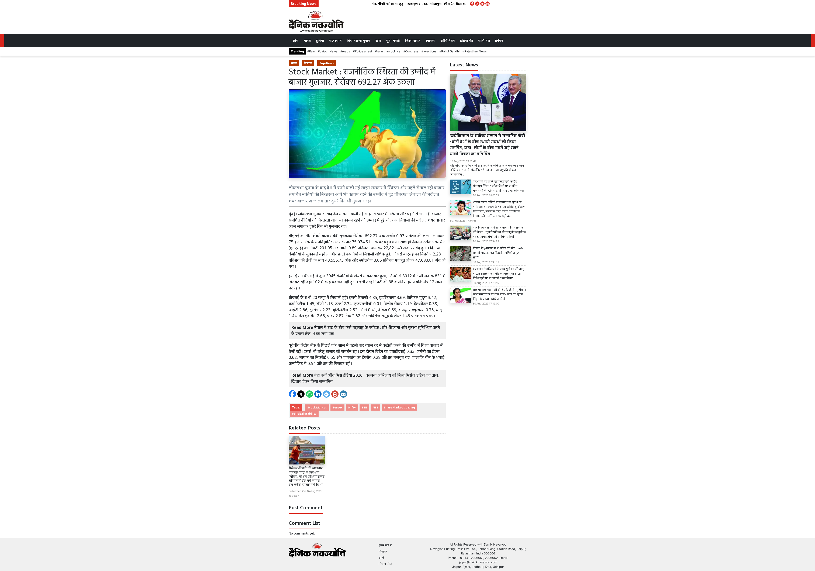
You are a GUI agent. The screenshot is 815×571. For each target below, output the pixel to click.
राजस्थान (335, 40)
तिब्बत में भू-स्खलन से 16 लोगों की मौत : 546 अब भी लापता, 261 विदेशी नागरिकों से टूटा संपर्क (498, 253)
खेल (378, 40)
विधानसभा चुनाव (358, 40)
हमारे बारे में (385, 545)
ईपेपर (499, 40)
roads (346, 51)
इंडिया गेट (466, 40)
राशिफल (484, 40)
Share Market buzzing (399, 407)
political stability (304, 413)
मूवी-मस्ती (393, 40)
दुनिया (320, 40)
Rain (312, 51)
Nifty (352, 407)
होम (295, 40)
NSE (375, 407)
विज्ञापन (383, 551)
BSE (364, 407)
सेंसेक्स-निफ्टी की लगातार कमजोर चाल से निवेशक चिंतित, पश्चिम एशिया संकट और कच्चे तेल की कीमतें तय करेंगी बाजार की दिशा (307, 477)
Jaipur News (328, 51)
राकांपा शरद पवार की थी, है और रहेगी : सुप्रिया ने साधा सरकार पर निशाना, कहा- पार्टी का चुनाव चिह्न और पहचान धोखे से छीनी (499, 295)
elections (429, 51)
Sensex (337, 407)
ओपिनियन (447, 40)
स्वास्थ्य (430, 40)
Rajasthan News (475, 51)
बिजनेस (308, 63)
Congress (411, 51)
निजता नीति (385, 563)
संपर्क (382, 557)
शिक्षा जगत (412, 40)
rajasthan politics (388, 51)
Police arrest (363, 51)
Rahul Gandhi (450, 51)
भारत (307, 40)
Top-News (326, 63)
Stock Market (317, 407)
